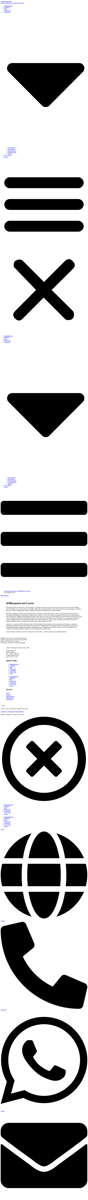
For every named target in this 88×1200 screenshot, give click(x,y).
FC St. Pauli (7, 155)
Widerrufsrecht (10, 698)
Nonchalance (11, 149)
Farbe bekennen (12, 151)
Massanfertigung (14, 664)
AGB (7, 693)
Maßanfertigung (8, 6)
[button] (44, 246)
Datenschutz (9, 699)
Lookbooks (13, 670)
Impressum (4, 711)
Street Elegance (12, 147)
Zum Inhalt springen (6, 1)
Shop (5, 9)
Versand (8, 694)
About (6, 157)
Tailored (10, 154)
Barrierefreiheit (19, 711)
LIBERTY (7, 7)
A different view (12, 152)
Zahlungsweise (10, 696)
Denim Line (7, 10)
